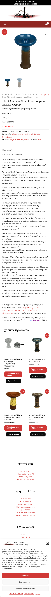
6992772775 (25, 534)
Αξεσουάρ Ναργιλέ (23, 94)
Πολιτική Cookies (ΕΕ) (25, 515)
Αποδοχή (25, 575)
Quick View (13, 354)
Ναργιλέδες (28, 308)
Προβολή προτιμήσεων (25, 588)
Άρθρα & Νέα (26, 499)
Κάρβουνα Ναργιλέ (25, 479)
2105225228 (32, 4)
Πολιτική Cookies (16, 594)
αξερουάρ (19, 140)
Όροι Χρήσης (25, 510)
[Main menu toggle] (4, 24)
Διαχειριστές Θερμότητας (26, 310)
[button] (47, 543)
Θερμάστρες (8, 313)
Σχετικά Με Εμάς (25, 504)
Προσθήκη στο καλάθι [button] (13, 374)
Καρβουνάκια (8, 310)
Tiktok (44, 320)
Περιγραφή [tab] (7, 150)
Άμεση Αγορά (13, 381)
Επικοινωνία (25, 501)
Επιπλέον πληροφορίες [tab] (12, 154)
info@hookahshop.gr (25, 1)
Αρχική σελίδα (8, 94)
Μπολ (36, 308)
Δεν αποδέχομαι (25, 582)
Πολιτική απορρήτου (32, 594)
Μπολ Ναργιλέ (34, 134)
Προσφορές (7, 137)
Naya (12, 140)
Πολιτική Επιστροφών (25, 513)
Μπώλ (26, 140)
